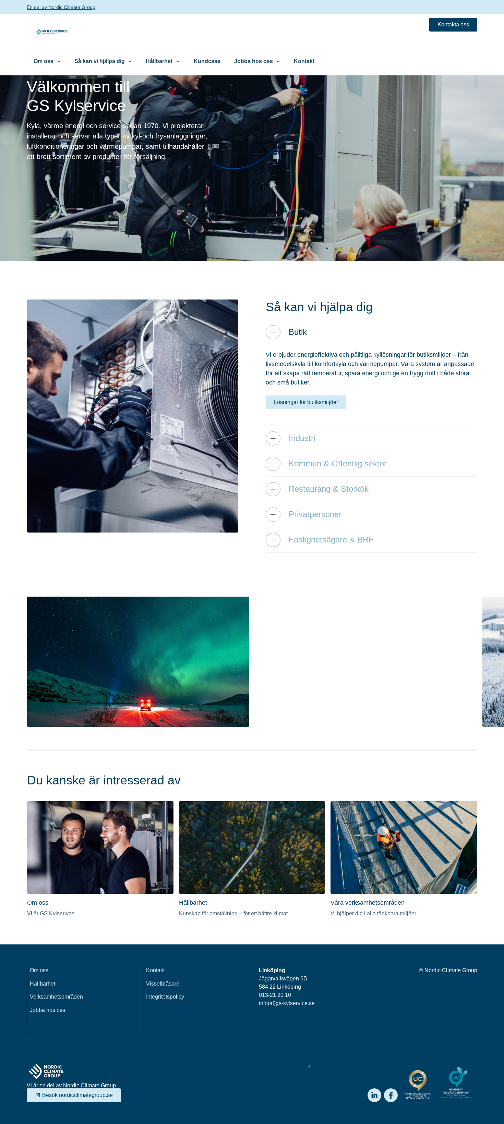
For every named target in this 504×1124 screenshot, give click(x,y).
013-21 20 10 (275, 995)
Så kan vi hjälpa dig (99, 61)
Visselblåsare (162, 984)
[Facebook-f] (391, 1095)
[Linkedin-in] (374, 1095)
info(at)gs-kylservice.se (287, 1003)
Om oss (43, 61)
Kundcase (207, 61)
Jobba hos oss (253, 61)
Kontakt (304, 61)
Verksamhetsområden (56, 997)
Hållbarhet (159, 61)
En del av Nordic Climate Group (61, 7)
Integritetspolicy (165, 997)
